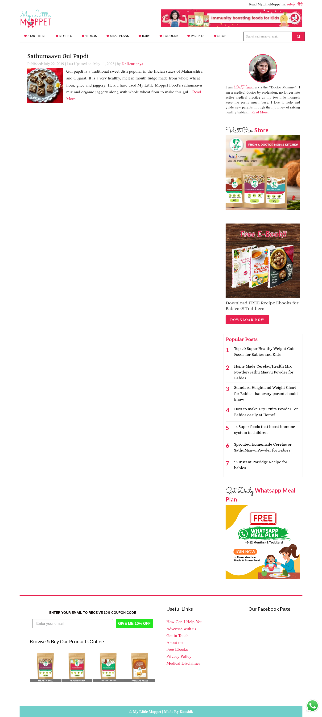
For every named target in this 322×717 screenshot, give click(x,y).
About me (174, 642)
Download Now (247, 319)
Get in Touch (177, 635)
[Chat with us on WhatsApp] (312, 706)
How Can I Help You (184, 621)
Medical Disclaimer (183, 663)
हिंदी (299, 4)
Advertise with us (181, 628)
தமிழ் (291, 4)
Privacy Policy (178, 656)
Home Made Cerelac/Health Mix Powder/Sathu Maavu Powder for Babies (263, 372)
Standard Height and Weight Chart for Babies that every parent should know (266, 393)
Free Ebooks (177, 649)
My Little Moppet (43, 18)
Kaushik (186, 711)
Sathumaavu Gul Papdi (57, 56)
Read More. (260, 112)
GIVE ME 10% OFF (134, 624)
